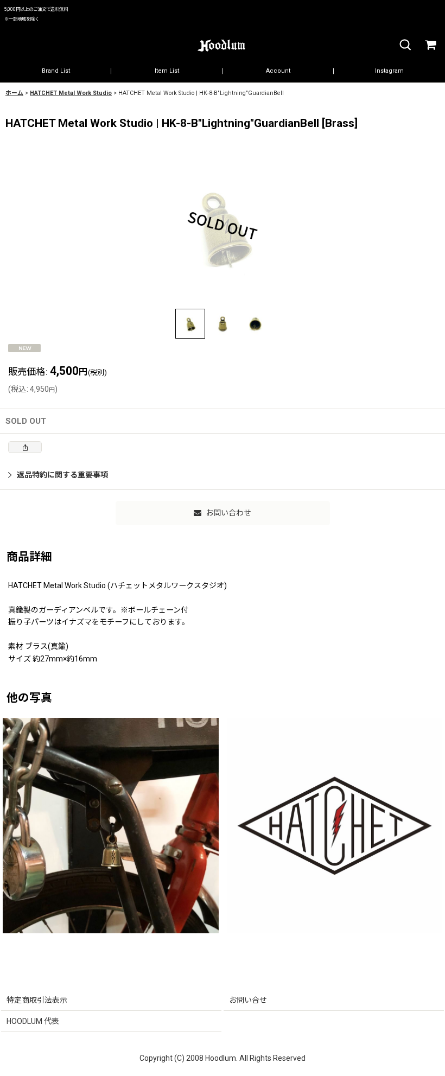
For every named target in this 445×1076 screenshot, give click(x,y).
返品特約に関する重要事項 (62, 474)
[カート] (430, 45)
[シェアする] (25, 447)
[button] (405, 45)
